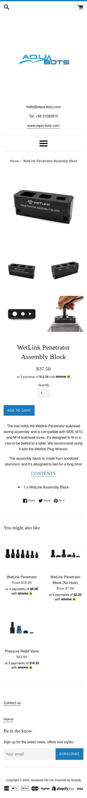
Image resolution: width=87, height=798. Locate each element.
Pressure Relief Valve (22, 650)
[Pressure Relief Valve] (22, 628)
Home (8, 718)
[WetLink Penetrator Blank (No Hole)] (65, 554)
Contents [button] (43, 473)
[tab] (43, 473)
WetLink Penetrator (22, 576)
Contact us (12, 702)
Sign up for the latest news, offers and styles (38, 741)
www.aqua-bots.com (43, 125)
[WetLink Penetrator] (22, 554)
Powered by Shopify (68, 780)
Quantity (43, 385)
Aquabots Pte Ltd (42, 780)
